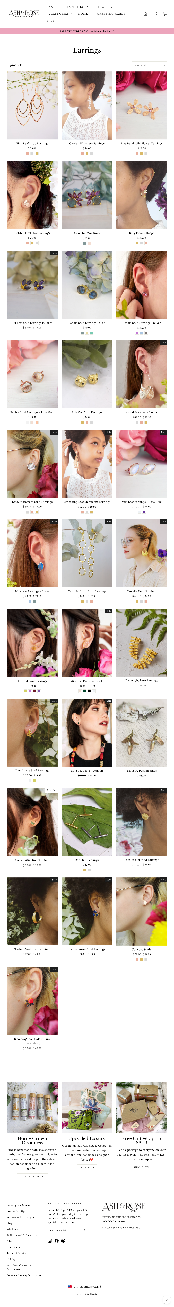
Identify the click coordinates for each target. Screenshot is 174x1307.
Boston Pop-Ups (16, 1211)
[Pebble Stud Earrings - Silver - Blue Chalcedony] (141, 332)
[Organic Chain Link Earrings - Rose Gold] (91, 601)
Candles (54, 7)
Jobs (9, 1241)
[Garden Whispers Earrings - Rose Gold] (82, 153)
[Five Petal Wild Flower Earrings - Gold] (141, 153)
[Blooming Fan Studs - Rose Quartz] (89, 243)
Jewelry (106, 7)
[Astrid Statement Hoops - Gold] (146, 422)
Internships (13, 1247)
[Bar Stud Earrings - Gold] (84, 870)
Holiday (11, 1259)
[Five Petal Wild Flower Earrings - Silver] (146, 153)
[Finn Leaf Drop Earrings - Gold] (36, 153)
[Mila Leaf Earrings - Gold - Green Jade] (84, 691)
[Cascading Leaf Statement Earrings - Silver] (87, 511)
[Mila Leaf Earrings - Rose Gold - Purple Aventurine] (144, 511)
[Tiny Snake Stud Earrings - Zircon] (30, 780)
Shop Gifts (142, 1167)
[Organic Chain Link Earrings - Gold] (82, 601)
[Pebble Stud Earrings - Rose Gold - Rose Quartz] (32, 422)
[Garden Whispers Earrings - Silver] (91, 153)
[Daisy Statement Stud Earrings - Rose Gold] (32, 511)
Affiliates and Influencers (22, 1235)
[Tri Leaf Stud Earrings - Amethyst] (30, 691)
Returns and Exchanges (20, 1217)
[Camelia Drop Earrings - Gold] (137, 601)
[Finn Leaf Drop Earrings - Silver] (32, 153)
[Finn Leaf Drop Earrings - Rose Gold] (27, 153)
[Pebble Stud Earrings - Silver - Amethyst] (137, 332)
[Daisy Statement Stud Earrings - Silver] (27, 511)
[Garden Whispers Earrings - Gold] (87, 153)
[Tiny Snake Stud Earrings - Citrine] (34, 780)
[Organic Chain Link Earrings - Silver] (87, 601)
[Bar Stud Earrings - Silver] (89, 870)
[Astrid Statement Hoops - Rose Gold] (141, 422)
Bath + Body (78, 7)
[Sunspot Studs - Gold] (141, 959)
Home (83, 13)
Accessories (59, 13)
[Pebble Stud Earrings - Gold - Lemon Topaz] (87, 332)
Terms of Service (17, 1253)
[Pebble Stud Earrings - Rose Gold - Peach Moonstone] (36, 422)
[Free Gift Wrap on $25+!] (141, 1107)
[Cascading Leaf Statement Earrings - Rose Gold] (82, 511)
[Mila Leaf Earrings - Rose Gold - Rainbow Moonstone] (139, 511)
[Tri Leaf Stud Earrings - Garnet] (34, 691)
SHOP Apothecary (32, 1176)
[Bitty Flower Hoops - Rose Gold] (146, 243)
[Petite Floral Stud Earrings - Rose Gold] (27, 243)
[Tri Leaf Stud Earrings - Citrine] (25, 691)
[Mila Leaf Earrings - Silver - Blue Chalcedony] (30, 601)
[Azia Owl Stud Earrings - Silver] (91, 422)
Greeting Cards (112, 13)
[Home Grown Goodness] (32, 1107)
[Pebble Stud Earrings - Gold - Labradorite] (82, 332)
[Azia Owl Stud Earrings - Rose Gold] (87, 422)
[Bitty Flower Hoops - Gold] (137, 243)
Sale (51, 20)
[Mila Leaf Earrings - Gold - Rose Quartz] (80, 691)
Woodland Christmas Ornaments (19, 1267)
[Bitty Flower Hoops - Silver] (141, 243)
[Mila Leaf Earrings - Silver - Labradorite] (34, 601)
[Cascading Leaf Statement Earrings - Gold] (91, 511)
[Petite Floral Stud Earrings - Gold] (32, 243)
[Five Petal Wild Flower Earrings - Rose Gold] (137, 153)
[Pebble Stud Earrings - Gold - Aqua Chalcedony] (91, 332)
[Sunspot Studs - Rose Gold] (137, 959)
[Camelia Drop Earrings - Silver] (141, 601)
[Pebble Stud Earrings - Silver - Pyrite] (146, 332)
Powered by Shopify (87, 1294)
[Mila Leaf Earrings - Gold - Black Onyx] (89, 691)
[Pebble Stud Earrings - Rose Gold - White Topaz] (27, 422)
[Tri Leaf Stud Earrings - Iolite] (39, 691)
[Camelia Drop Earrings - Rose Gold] (146, 601)
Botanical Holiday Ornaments (24, 1275)
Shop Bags (87, 1167)
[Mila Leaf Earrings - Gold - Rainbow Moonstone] (93, 691)
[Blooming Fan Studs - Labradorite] (84, 243)
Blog (9, 1223)
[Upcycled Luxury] (87, 1107)
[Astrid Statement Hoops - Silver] (137, 422)
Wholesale (13, 1229)
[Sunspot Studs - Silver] (146, 959)
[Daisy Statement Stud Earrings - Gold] (36, 511)
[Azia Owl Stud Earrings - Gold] (82, 422)
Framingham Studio (18, 1205)
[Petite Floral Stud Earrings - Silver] (36, 243)
